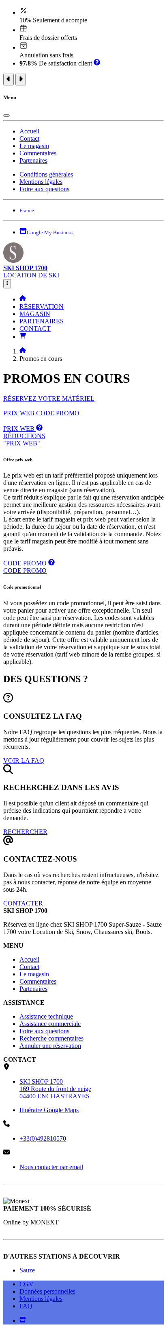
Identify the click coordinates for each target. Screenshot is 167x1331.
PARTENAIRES (41, 321)
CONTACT (35, 328)
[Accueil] (22, 299)
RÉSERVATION (41, 306)
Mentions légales (40, 181)
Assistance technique (46, 1016)
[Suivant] (20, 79)
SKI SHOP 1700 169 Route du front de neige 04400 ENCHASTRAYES (55, 1089)
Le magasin (34, 145)
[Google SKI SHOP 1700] (22, 1320)
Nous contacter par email (51, 1166)
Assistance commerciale (50, 1023)
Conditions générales (46, 174)
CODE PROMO (57, 413)
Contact (29, 138)
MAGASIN (34, 313)
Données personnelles (47, 1291)
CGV (26, 1284)
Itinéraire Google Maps (49, 1109)
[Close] (6, 115)
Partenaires (33, 160)
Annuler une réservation (50, 1045)
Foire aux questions (44, 188)
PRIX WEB (19, 413)
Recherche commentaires (51, 1038)
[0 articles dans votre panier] (22, 336)
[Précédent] (8, 79)
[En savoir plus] (97, 63)
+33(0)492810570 (42, 1138)
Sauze (27, 1270)
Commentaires (37, 153)
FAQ (25, 1306)
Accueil (29, 131)
